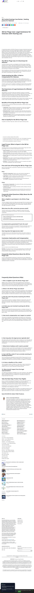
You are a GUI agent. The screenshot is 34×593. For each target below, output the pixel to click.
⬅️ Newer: (3, 414)
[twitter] (13, 548)
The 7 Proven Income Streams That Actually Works (9, 466)
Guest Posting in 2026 (7, 218)
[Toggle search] (22, 1)
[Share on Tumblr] (9, 25)
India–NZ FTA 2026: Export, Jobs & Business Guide (13, 469)
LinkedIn (10, 539)
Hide (2, 591)
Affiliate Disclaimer (20, 521)
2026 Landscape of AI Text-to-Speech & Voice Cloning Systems (15, 495)
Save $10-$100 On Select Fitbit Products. (13, 394)
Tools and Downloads (5, 444)
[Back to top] (32, 592)
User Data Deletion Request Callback (8, 451)
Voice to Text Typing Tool (6, 440)
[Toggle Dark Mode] (20, 1)
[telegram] (2, 548)
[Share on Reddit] (15, 25)
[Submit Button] (31, 551)
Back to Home (25, 555)
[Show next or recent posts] (16, 591)
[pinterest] (7, 548)
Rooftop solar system (5, 458)
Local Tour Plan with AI (6, 447)
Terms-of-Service (20, 522)
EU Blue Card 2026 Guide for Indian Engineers (13, 473)
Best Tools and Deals (5, 454)
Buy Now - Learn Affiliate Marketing (8, 450)
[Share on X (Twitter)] (4, 25)
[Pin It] (6, 25)
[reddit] (4, 550)
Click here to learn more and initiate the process (10, 247)
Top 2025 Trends (5, 455)
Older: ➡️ (30, 414)
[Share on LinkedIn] (7, 25)
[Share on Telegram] (13, 25)
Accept (19, 591)
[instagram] (18, 1)
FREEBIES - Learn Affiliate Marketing (8, 441)
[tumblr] (4, 548)
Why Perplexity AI (5, 457)
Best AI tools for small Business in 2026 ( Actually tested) (13, 219)
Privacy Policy (20, 523)
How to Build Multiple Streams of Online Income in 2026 (14, 486)
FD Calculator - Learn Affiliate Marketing (8, 443)
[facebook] (17, 1)
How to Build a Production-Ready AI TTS (12, 491)
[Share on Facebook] (2, 25)
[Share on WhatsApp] (11, 25)
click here (27, 382)
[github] (2, 550)
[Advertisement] (17, 10)
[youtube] (9, 548)
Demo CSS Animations (5, 448)
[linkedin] (6, 548)
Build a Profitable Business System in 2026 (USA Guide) (13, 216)
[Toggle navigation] (23, 1)
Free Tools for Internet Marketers (7, 437)
